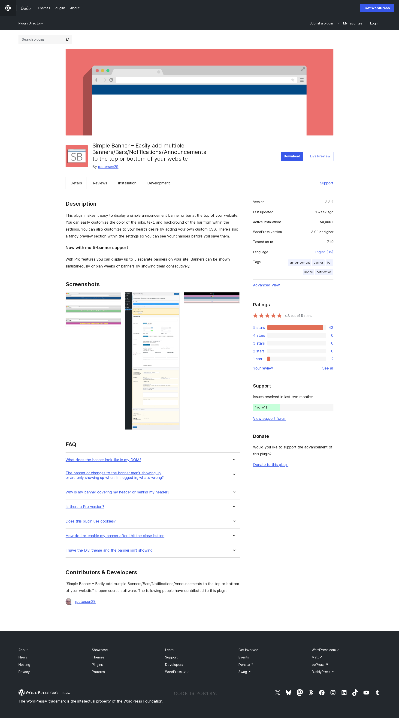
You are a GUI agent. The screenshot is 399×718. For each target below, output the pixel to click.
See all (327, 368)
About (23, 650)
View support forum (269, 418)
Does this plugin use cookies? (91, 521)
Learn (169, 650)
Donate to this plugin (270, 464)
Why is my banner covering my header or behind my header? (117, 492)
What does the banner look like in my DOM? (103, 460)
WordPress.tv (177, 672)
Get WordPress (377, 8)
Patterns (98, 672)
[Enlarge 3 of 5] (115, 324)
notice (308, 272)
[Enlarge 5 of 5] (233, 298)
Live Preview (320, 156)
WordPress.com (326, 650)
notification (324, 272)
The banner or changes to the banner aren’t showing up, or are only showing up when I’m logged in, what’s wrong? (115, 475)
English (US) (324, 252)
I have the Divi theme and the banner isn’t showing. (109, 550)
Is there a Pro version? (85, 507)
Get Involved (248, 650)
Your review (263, 368)
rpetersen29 (108, 166)
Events (244, 657)
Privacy (24, 672)
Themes (98, 657)
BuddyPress (323, 672)
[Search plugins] (67, 39)
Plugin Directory (30, 23)
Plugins (97, 665)
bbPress (320, 665)
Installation (127, 183)
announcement (300, 262)
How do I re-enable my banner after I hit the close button (115, 536)
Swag (245, 672)
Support (326, 183)
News (22, 657)
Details (76, 183)
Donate (246, 665)
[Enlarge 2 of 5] (115, 311)
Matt (317, 657)
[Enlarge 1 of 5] (115, 298)
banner (318, 262)
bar (329, 262)
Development (158, 183)
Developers (174, 665)
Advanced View (266, 285)
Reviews (100, 183)
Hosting (24, 665)
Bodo (66, 693)
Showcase (100, 650)
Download (292, 156)
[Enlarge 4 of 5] (174, 298)
